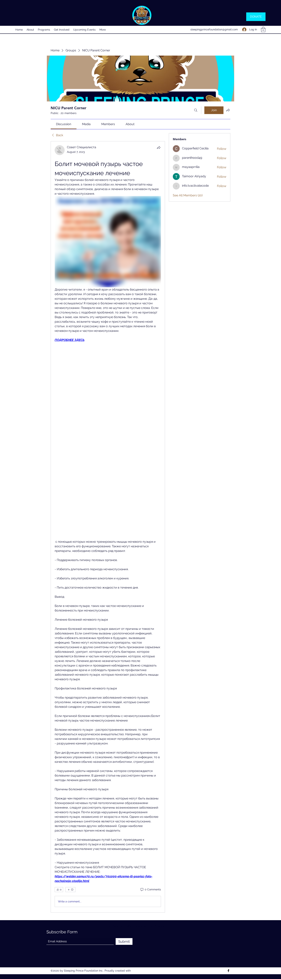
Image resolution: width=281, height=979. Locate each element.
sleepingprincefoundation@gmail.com (214, 29)
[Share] (158, 147)
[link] (63, 124)
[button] (263, 29)
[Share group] (228, 110)
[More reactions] (70, 889)
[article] (108, 527)
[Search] (195, 110)
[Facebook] (228, 971)
